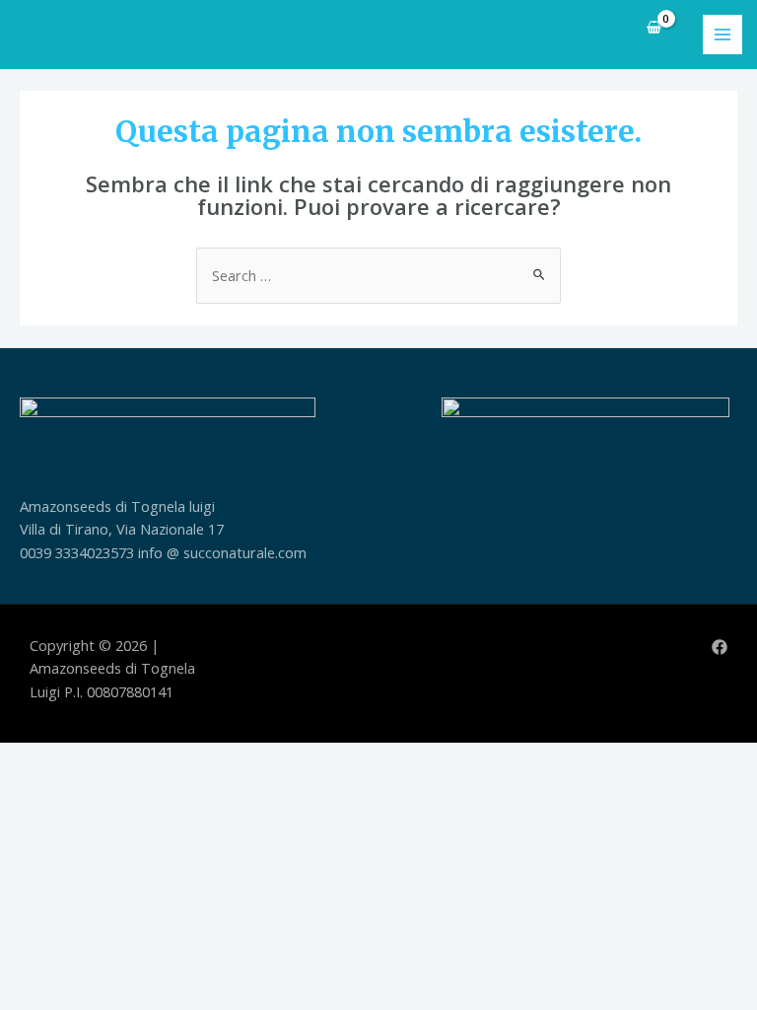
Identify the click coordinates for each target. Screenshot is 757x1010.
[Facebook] (719, 647)
